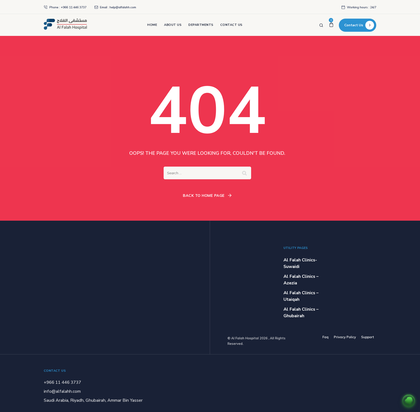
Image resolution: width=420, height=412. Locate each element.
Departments (200, 25)
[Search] (321, 24)
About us (172, 25)
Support (367, 337)
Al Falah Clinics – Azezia (301, 279)
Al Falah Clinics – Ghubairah (301, 312)
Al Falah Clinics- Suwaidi (300, 263)
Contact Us (231, 25)
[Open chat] (409, 401)
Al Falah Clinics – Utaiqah (301, 296)
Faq (325, 337)
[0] (331, 24)
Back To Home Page (204, 195)
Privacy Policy (345, 337)
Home (152, 25)
